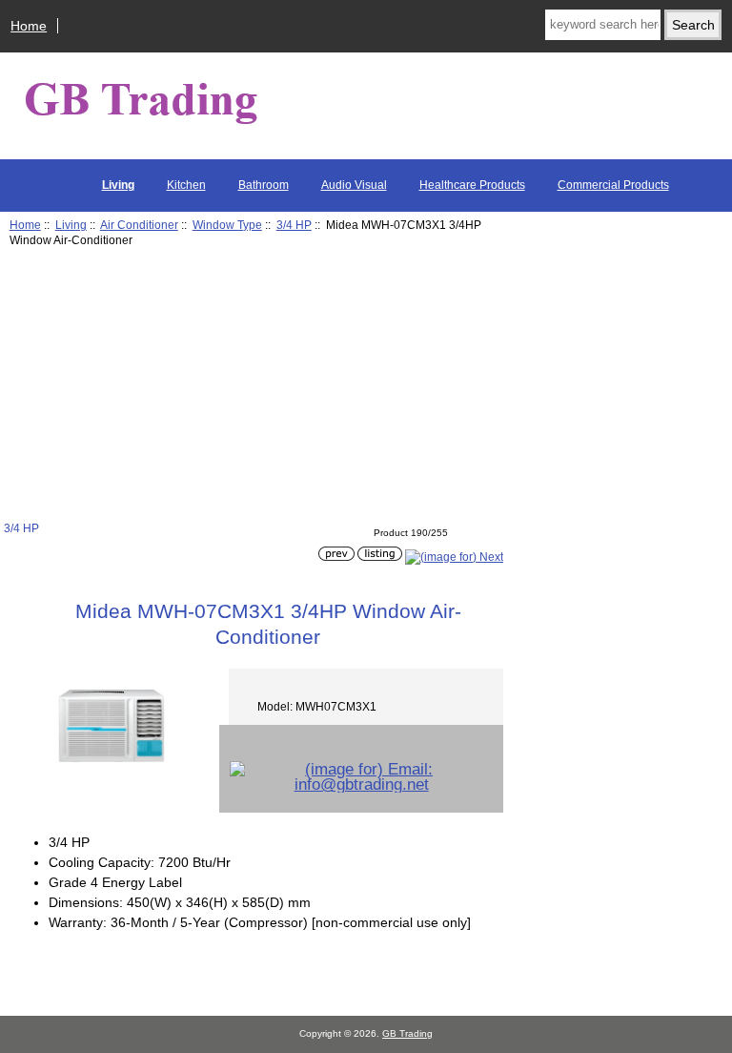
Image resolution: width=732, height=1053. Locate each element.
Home (28, 25)
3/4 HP (294, 224)
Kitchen (186, 185)
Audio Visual (354, 185)
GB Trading (407, 1033)
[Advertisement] (253, 387)
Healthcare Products (472, 185)
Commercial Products (613, 185)
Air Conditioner (139, 224)
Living (71, 224)
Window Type (227, 224)
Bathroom (263, 185)
